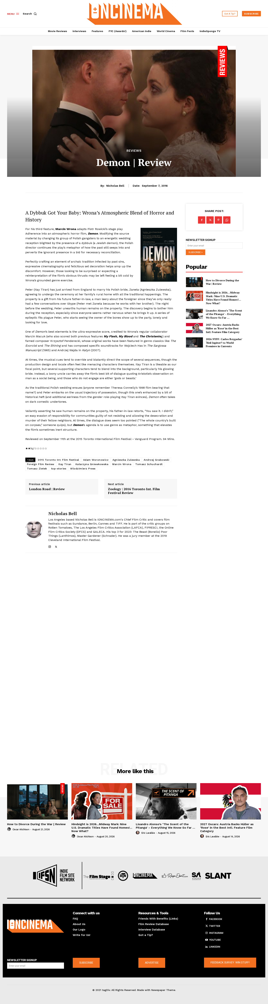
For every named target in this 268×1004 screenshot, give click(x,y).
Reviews (134, 150)
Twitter (214, 925)
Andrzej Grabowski (156, 459)
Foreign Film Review (40, 464)
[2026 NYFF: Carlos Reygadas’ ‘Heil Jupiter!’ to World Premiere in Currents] (194, 342)
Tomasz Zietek (37, 468)
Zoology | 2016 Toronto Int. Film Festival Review (134, 491)
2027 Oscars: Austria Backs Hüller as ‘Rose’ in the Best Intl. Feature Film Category (222, 328)
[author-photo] (9, 829)
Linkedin (214, 946)
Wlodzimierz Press (83, 468)
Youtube (215, 939)
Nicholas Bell (115, 185)
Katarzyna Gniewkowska (91, 464)
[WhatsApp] (226, 220)
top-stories (58, 468)
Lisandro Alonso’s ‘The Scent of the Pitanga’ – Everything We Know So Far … (224, 314)
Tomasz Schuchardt (149, 464)
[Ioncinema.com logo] (35, 926)
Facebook (215, 919)
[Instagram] (49, 546)
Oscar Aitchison (21, 829)
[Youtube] (206, 940)
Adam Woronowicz (96, 459)
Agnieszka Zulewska (126, 459)
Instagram (216, 932)
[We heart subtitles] (134, 13)
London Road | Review (47, 489)
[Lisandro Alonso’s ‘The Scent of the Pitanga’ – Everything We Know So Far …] (194, 314)
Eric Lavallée (148, 833)
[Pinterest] (218, 220)
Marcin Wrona (121, 464)
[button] (30, 13)
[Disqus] (101, 605)
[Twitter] (56, 546)
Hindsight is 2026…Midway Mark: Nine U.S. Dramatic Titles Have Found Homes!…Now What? (223, 298)
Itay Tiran (64, 464)
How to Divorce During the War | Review (222, 282)
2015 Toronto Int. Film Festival (58, 459)
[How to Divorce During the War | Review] (194, 282)
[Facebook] (201, 220)
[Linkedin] (206, 946)
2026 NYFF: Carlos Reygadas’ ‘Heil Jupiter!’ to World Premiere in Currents (224, 342)
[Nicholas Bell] (34, 529)
